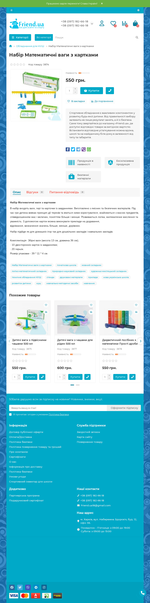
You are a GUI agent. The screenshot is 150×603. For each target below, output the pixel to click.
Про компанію (18, 451)
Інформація (18, 425)
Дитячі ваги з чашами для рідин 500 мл (75, 341)
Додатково (17, 489)
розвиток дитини (21, 283)
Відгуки (34, 192)
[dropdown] (11, 10)
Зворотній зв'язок (88, 432)
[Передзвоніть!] (110, 90)
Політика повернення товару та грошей (35, 446)
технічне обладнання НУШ (26, 277)
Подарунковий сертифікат (26, 500)
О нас (12, 461)
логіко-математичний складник (29, 271)
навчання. (89, 283)
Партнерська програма (24, 495)
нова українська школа (116, 277)
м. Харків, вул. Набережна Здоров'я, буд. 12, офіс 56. (108, 521)
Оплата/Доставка (20, 436)
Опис (17, 192)
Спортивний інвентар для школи (30, 481)
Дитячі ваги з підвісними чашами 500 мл (29, 341)
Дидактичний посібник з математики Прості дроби (120, 341)
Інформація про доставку (25, 466)
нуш (38, 283)
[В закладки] (46, 305)
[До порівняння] (46, 312)
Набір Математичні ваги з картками (32, 265)
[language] (138, 10)
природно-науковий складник (69, 271)
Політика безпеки (20, 441)
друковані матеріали (71, 277)
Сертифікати (17, 456)
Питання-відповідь (66, 192)
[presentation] (9, 341)
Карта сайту (84, 436)
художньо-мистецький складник (109, 271)
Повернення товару (90, 441)
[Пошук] (137, 37)
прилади (93, 277)
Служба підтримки (91, 425)
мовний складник (91, 265)
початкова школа (66, 265)
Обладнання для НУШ (30, 46)
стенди (50, 277)
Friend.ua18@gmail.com (96, 505)
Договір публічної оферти (26, 432)
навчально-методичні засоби (62, 283)
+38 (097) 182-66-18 (74, 21)
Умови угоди (17, 476)
